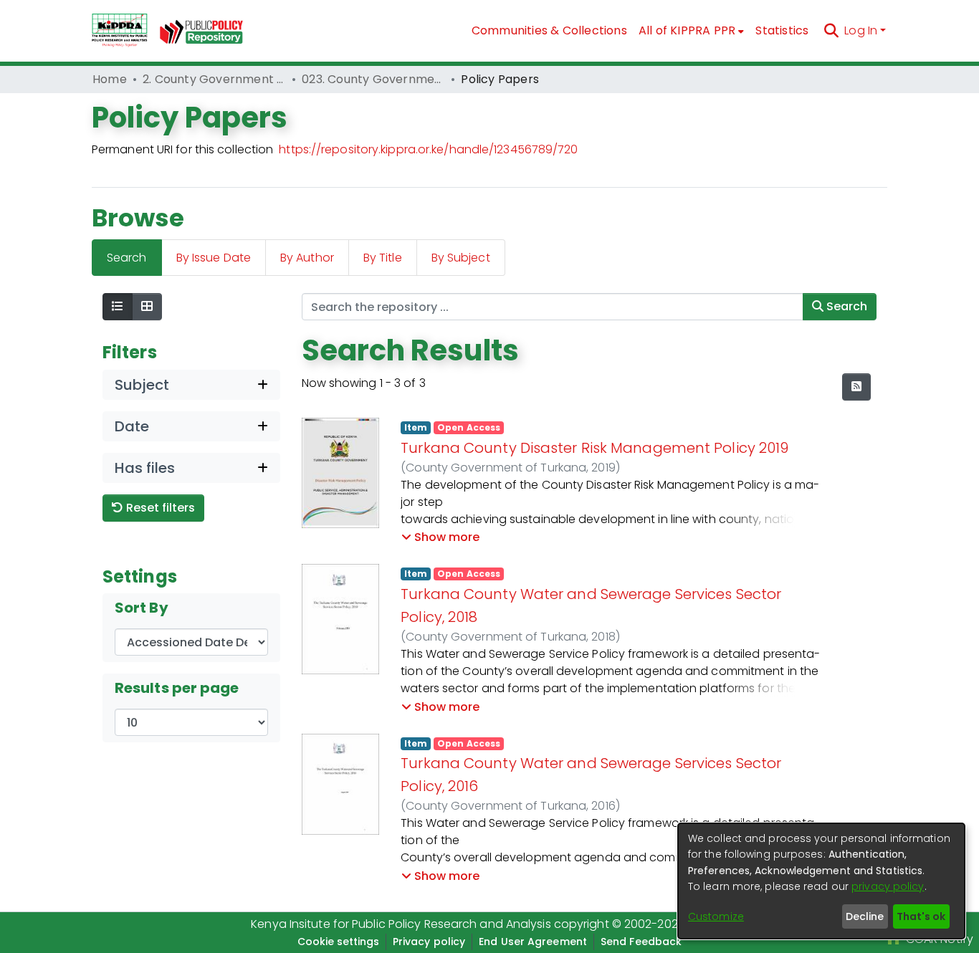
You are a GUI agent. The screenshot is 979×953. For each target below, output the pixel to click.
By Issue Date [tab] (213, 257)
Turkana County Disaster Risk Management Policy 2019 (594, 448)
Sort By (141, 608)
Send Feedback (641, 941)
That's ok (921, 916)
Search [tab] (127, 257)
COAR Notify (938, 939)
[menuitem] (692, 31)
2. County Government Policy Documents (214, 79)
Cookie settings (338, 941)
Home (109, 79)
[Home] (120, 31)
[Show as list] (117, 306)
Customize (716, 916)
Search (845, 306)
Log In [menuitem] (860, 30)
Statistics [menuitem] (781, 30)
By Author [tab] (307, 257)
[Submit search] (831, 30)
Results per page (177, 688)
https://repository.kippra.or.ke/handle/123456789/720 (428, 149)
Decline (865, 916)
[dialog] (821, 881)
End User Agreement (533, 941)
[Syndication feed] (856, 387)
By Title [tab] (382, 257)
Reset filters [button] (159, 507)
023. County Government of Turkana (373, 79)
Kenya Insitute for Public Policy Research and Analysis (400, 924)
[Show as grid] (147, 306)
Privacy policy (429, 941)
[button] (440, 537)
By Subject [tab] (460, 257)
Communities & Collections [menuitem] (549, 30)
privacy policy (887, 886)
